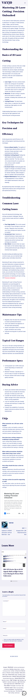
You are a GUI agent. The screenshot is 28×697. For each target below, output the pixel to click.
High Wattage (20, 680)
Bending (11, 669)
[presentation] (14, 558)
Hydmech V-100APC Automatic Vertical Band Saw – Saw (7, 531)
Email (5, 628)
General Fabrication (7, 676)
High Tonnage (13, 680)
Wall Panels (17, 693)
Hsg (25, 680)
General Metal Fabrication (8, 678)
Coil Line (22, 669)
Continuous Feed (6, 671)
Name (5, 621)
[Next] (24, 565)
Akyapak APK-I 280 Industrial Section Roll (21, 531)
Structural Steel (18, 689)
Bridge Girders (17, 669)
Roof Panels (18, 685)
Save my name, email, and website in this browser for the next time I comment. (14, 640)
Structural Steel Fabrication (9, 691)
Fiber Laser (5, 674)
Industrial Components (12, 682)
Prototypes (13, 685)
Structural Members (9, 689)
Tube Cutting (11, 693)
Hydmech (5, 682)
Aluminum (10, 667)
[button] (24, 693)
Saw (23, 685)
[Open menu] (25, 3)
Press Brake (7, 686)
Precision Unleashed (10, 278)
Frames (23, 674)
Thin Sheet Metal (20, 691)
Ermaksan (17, 673)
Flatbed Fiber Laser (12, 674)
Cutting (12, 671)
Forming (20, 674)
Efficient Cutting (10, 673)
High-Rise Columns (5, 680)
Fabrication (22, 673)
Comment (6, 601)
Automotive (6, 669)
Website (5, 635)
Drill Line (4, 672)
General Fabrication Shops (18, 676)
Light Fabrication (21, 682)
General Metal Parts (20, 678)
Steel (14, 688)
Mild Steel (17, 684)
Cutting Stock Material (20, 671)
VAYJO (11, 523)
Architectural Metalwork (19, 667)
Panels (22, 684)
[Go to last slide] (4, 565)
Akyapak (5, 667)
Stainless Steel (8, 688)
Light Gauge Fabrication (9, 684)
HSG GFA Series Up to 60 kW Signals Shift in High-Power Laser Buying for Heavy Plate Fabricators (13, 572)
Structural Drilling (19, 687)
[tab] (12, 581)
